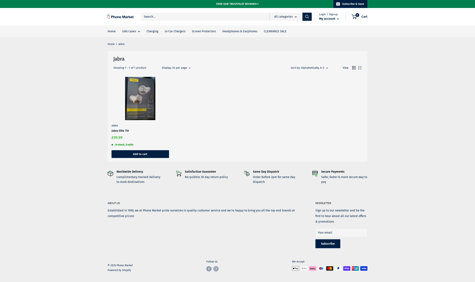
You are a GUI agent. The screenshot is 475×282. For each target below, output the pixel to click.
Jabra (115, 125)
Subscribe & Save (353, 4)
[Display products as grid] (354, 67)
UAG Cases (129, 31)
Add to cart (140, 154)
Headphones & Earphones (239, 31)
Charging (152, 31)
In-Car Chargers (175, 31)
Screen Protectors (204, 31)
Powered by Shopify (119, 270)
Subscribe (328, 243)
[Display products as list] (360, 67)
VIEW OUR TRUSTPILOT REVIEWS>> (237, 4)
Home (112, 31)
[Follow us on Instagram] (216, 268)
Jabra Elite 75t (120, 130)
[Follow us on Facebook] (209, 268)
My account (327, 19)
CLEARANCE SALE (275, 31)
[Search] (307, 17)
